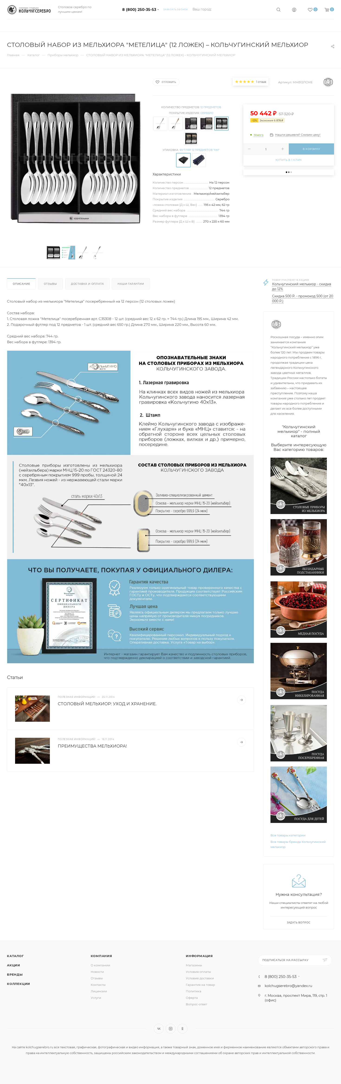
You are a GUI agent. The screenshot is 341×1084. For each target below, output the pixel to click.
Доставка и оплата (87, 283)
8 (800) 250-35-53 (139, 9)
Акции (13, 965)
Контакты (98, 985)
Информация (199, 956)
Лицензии (99, 991)
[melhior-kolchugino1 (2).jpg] (130, 507)
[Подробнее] (241, 700)
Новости (97, 972)
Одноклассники (182, 1029)
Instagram (171, 1029)
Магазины (194, 965)
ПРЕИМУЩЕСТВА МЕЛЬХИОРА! (92, 746)
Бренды (15, 974)
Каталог (15, 956)
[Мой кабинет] (294, 10)
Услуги (96, 998)
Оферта (192, 998)
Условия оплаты (198, 972)
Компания (101, 956)
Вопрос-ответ (196, 1004)
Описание (21, 283)
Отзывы (50, 283)
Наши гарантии (131, 283)
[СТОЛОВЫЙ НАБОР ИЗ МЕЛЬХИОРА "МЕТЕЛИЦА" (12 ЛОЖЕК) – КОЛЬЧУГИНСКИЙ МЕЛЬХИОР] (75, 159)
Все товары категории (288, 835)
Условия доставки (200, 978)
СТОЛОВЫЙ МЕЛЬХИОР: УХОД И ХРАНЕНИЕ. (107, 703)
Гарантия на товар (200, 985)
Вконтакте (159, 1029)
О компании (100, 965)
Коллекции (18, 984)
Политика (193, 991)
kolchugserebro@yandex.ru (288, 986)
